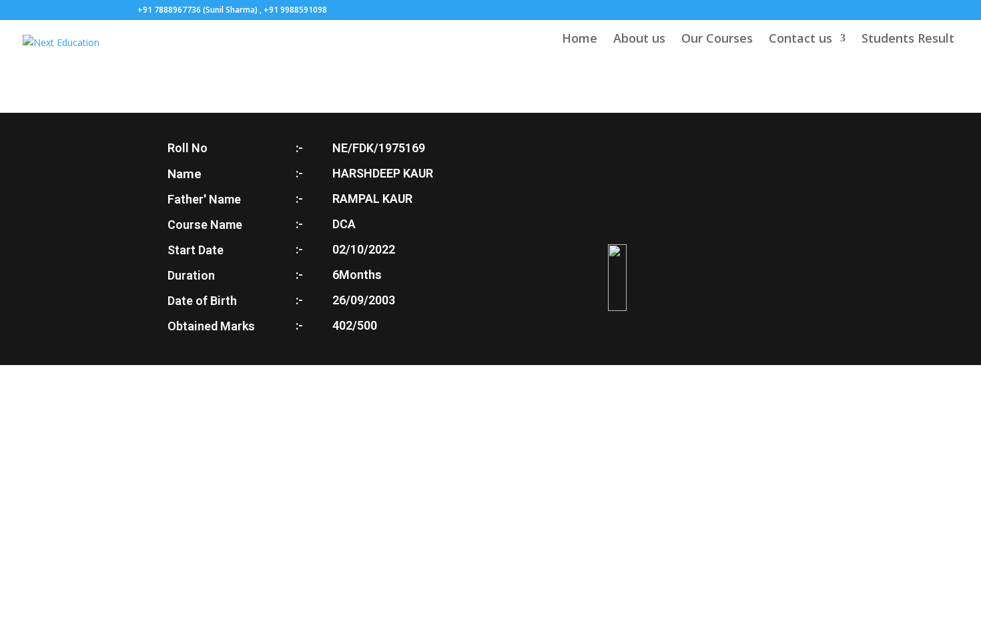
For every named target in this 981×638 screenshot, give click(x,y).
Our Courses (717, 39)
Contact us (800, 39)
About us (639, 39)
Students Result (908, 39)
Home (579, 39)
